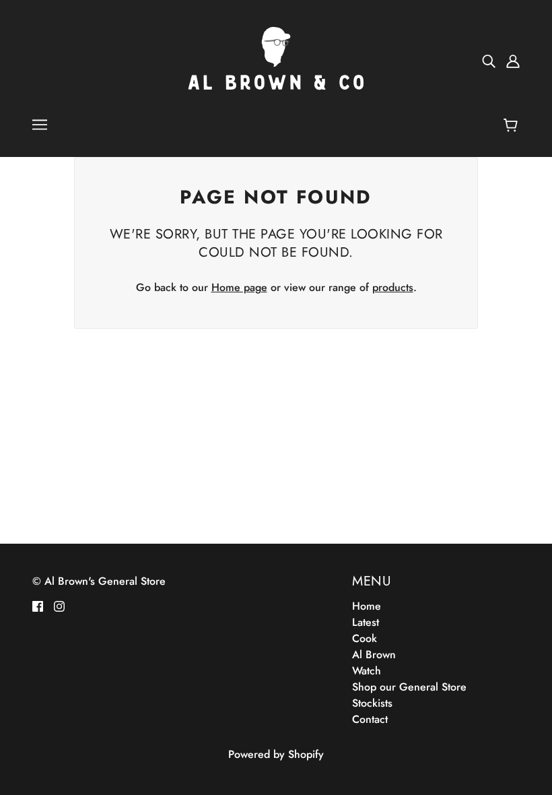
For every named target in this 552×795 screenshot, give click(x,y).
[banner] (276, 59)
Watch (366, 670)
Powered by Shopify (276, 754)
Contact (370, 719)
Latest (365, 622)
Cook (364, 638)
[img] (489, 60)
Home (366, 606)
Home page (239, 287)
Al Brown (374, 654)
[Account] (513, 60)
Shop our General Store (409, 687)
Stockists (372, 703)
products (392, 287)
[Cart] (512, 126)
